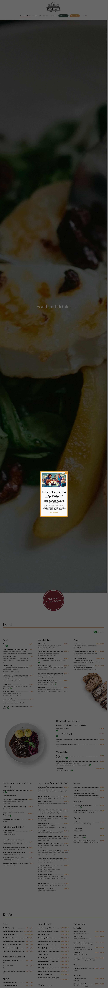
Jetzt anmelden (54, 512)
